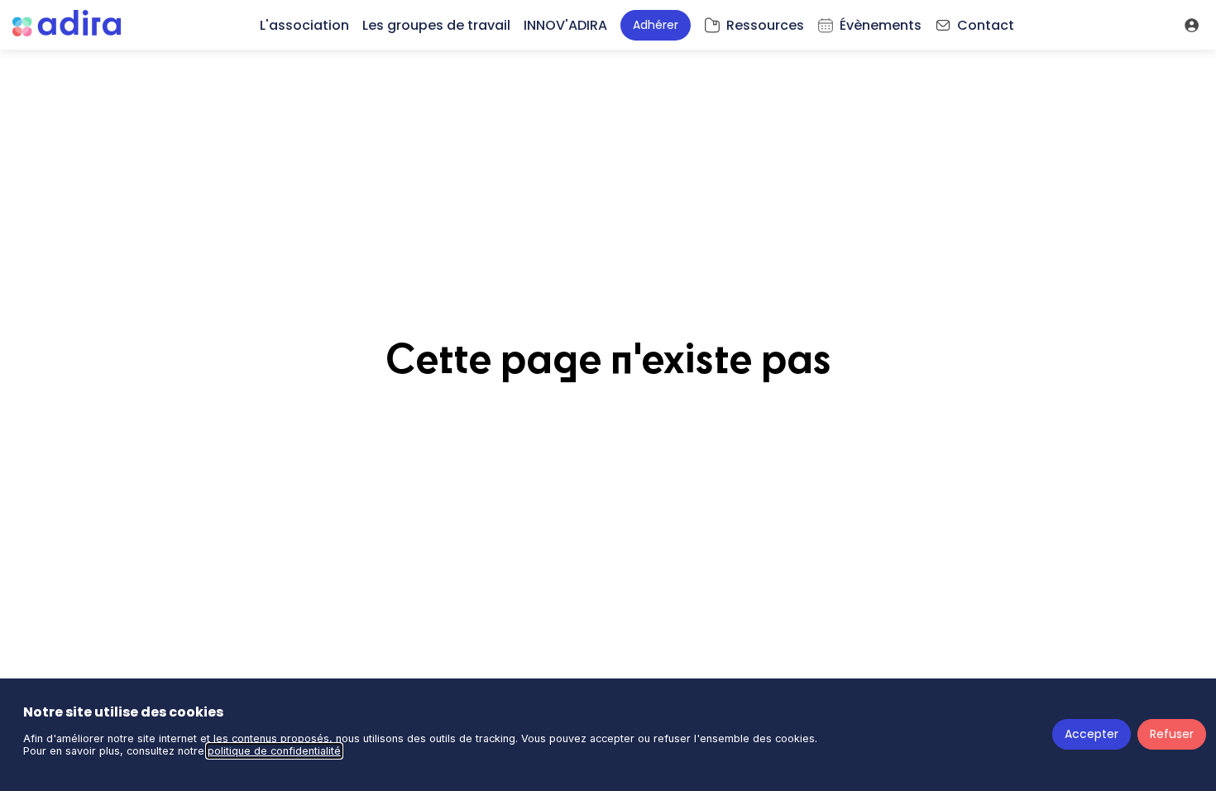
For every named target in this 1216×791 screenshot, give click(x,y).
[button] (655, 25)
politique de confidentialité (274, 751)
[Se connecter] (1191, 25)
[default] (754, 25)
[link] (304, 25)
